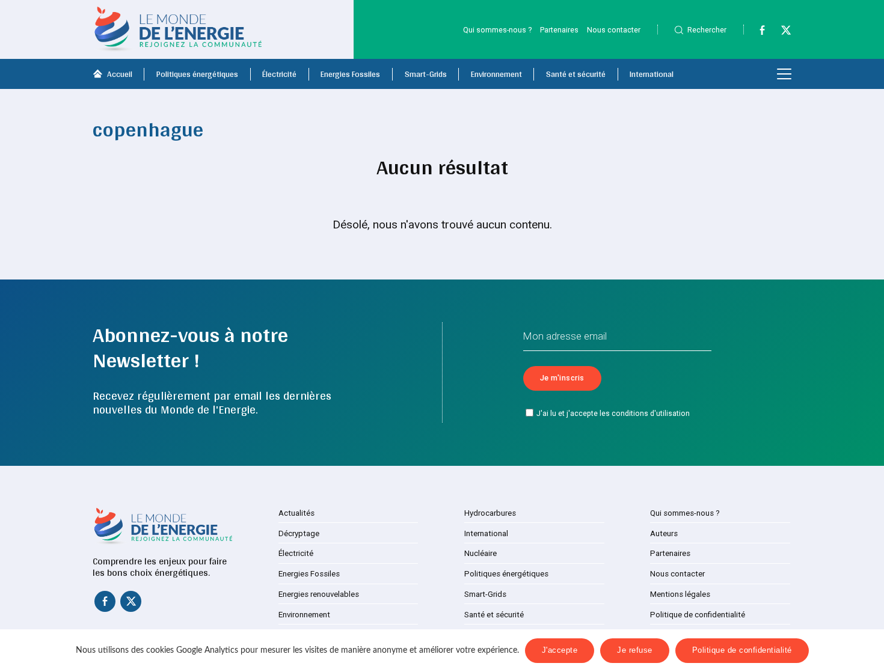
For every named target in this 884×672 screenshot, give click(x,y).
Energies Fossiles (350, 74)
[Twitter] (780, 32)
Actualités (296, 513)
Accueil (119, 74)
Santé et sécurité (576, 74)
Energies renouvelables (318, 594)
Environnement (496, 74)
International (652, 74)
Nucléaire (480, 553)
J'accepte (560, 650)
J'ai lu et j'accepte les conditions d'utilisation (613, 413)
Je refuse (634, 650)
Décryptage (298, 533)
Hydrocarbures (490, 513)
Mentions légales (680, 594)
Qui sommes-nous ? (497, 29)
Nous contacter (613, 29)
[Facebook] (756, 32)
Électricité (279, 74)
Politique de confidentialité (697, 614)
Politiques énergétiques (197, 74)
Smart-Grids (426, 74)
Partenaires (559, 29)
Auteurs (664, 533)
